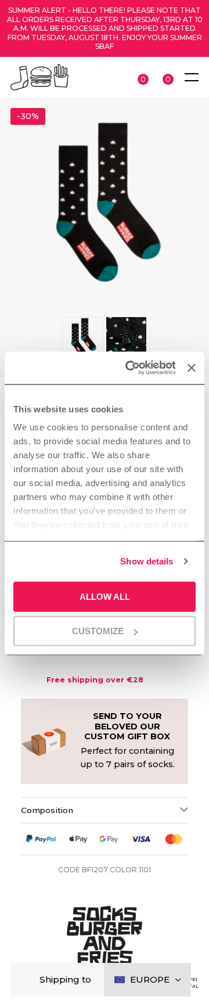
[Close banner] (192, 368)
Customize (98, 631)
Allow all (105, 596)
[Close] (29, 980)
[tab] (104, 810)
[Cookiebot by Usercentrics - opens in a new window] (130, 368)
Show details (146, 561)
